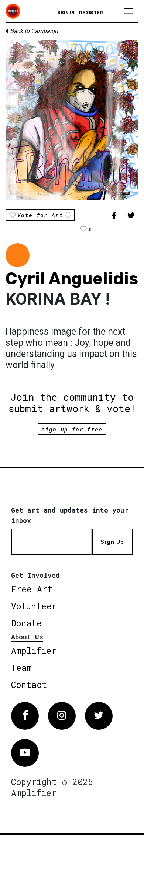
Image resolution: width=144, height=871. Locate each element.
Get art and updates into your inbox (69, 515)
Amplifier (33, 650)
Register (91, 12)
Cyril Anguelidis (72, 278)
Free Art (31, 589)
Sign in (66, 12)
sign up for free (71, 429)
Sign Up (112, 542)
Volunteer (34, 606)
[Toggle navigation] (128, 11)
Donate (26, 623)
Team (21, 667)
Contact (29, 684)
